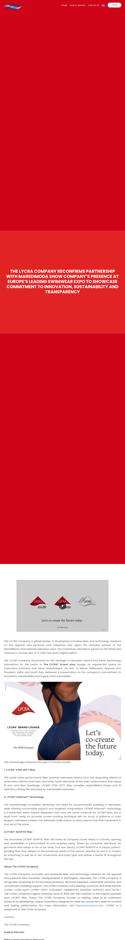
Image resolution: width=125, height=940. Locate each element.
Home (64, 5)
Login (114, 5)
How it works (77, 5)
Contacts (93, 5)
